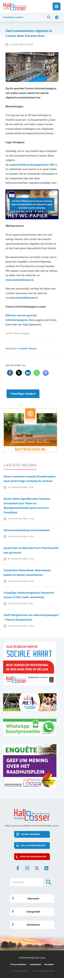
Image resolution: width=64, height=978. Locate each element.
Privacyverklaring (18, 964)
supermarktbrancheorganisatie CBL (31, 164)
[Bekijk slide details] (30, 430)
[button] (49, 17)
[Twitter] (37, 868)
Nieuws (33, 348)
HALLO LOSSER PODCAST (33, 845)
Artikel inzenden (30, 834)
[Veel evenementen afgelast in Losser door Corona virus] (32, 67)
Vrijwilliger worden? (23, 393)
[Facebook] (17, 868)
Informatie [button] (33, 898)
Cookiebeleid (35, 964)
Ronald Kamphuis (21, 971)
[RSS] (46, 868)
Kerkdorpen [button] (33, 924)
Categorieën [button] (33, 911)
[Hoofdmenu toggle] (56, 6)
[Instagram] (27, 868)
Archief (23, 348)
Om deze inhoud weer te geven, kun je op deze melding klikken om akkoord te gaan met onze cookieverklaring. (32, 204)
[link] (57, 17)
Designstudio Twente (46, 971)
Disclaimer (49, 964)
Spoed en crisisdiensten (33, 857)
